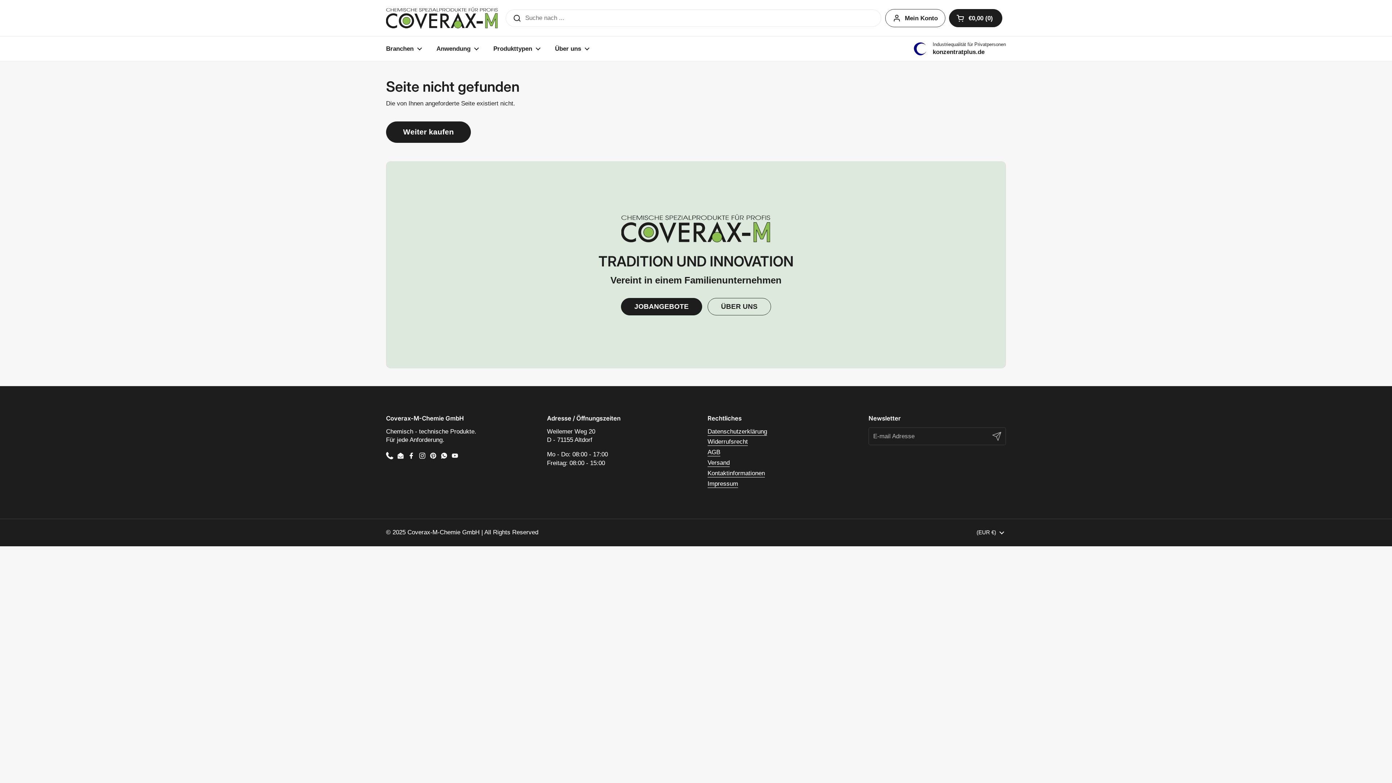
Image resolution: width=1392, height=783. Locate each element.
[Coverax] (442, 18)
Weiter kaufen (428, 132)
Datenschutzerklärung (737, 431)
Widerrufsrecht (728, 441)
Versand (719, 462)
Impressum (723, 483)
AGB (714, 452)
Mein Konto (921, 18)
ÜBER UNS (739, 306)
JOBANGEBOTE (661, 306)
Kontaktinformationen (736, 473)
